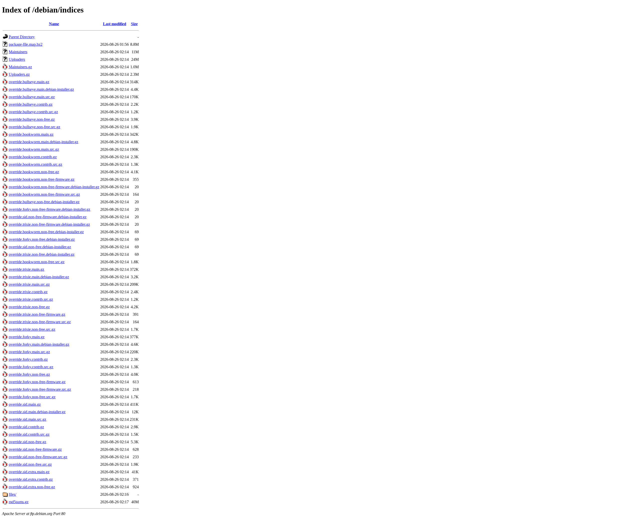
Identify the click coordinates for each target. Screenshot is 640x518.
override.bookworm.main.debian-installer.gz (43, 142)
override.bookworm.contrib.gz (33, 157)
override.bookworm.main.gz (31, 134)
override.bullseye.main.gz (29, 82)
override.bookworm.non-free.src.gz (36, 262)
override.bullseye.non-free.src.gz (34, 127)
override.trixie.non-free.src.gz (32, 329)
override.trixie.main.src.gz (29, 284)
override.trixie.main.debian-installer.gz (39, 277)
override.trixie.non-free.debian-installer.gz (41, 254)
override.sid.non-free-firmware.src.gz (38, 457)
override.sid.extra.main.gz (29, 472)
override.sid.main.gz (25, 404)
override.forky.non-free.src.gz (32, 397)
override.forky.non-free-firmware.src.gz (40, 389)
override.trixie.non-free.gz (29, 307)
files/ (12, 494)
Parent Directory (22, 37)
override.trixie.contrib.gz (28, 292)
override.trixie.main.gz (26, 269)
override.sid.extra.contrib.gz (31, 479)
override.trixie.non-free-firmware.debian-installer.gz (49, 224)
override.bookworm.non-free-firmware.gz (41, 179)
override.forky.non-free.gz (29, 374)
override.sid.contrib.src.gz (29, 434)
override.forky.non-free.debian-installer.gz (42, 239)
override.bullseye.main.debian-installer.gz (41, 89)
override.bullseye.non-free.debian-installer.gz (44, 202)
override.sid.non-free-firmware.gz (35, 449)
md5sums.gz (18, 502)
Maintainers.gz (20, 67)
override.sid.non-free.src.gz (30, 464)
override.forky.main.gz (26, 337)
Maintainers (18, 52)
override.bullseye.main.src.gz (32, 97)
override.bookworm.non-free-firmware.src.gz (44, 194)
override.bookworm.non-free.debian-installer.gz (46, 232)
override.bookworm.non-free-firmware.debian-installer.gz (54, 187)
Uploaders (17, 59)
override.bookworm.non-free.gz (34, 172)
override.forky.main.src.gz (29, 352)
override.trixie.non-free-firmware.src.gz (40, 322)
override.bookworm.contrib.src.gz (35, 164)
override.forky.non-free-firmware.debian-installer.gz (49, 209)
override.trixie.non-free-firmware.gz (37, 314)
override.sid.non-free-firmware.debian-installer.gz (47, 217)
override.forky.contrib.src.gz (31, 367)
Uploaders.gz (19, 74)
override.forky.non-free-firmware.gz (37, 382)
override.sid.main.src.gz (27, 419)
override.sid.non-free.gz (27, 442)
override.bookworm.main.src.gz (34, 149)
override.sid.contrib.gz (26, 427)
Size (134, 24)
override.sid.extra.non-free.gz (32, 487)
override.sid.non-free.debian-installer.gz (40, 247)
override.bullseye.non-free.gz (32, 119)
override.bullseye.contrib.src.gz (33, 112)
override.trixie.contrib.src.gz (31, 299)
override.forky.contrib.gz (28, 359)
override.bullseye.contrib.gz (30, 104)
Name (54, 24)
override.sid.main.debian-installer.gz (37, 412)
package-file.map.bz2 (25, 44)
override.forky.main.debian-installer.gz (39, 344)
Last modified (114, 24)
